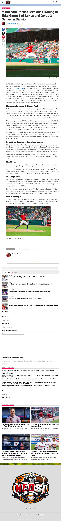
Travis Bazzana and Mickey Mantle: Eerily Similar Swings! (29, 382)
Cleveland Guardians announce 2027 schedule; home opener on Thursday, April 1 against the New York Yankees (15, 453)
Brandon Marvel (11, 24)
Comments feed (6, 396)
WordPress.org (6, 397)
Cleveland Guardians (21, 249)
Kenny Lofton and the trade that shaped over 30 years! (16, 375)
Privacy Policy (20, 515)
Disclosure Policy (40, 515)
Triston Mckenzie (32, 249)
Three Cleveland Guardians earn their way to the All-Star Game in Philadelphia (29, 379)
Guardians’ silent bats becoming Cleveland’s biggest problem (25, 298)
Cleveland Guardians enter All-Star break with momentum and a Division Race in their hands (26, 379)
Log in (3, 393)
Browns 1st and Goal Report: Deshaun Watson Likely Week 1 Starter (27, 277)
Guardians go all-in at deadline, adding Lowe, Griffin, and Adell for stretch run (29, 291)
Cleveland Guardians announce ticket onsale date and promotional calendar (28, 372)
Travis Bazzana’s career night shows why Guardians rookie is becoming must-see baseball (26, 382)
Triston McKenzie (19, 88)
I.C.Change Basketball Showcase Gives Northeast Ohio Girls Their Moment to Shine (31, 284)
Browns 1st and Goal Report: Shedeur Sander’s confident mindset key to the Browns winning (33, 305)
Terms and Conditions (29, 515)
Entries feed (5, 395)
